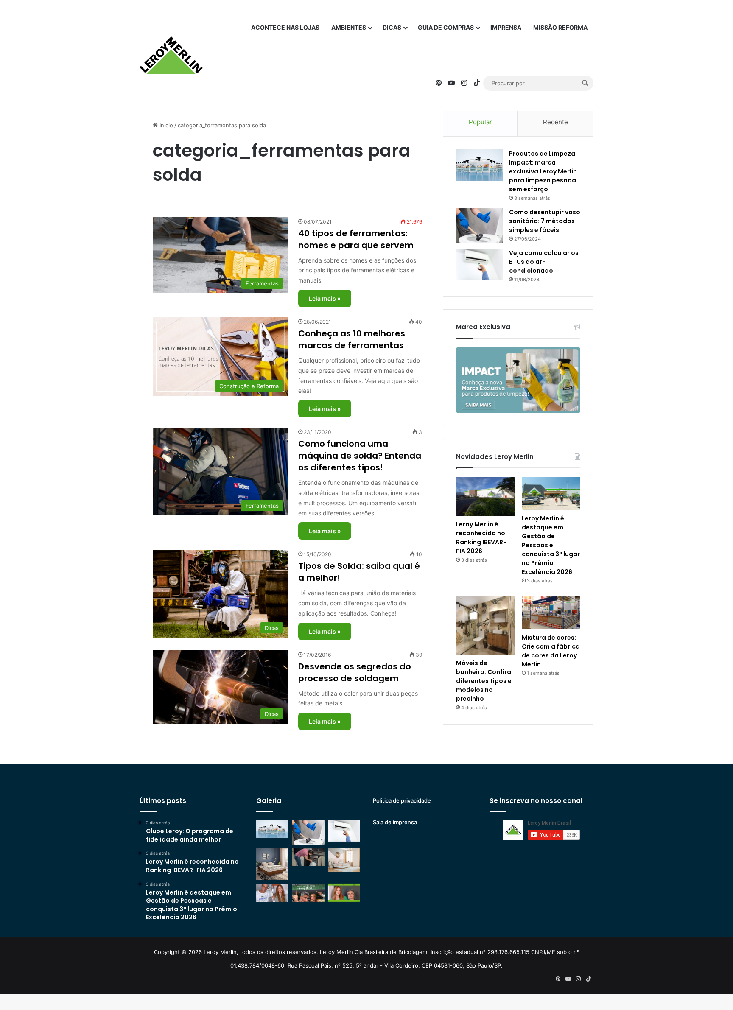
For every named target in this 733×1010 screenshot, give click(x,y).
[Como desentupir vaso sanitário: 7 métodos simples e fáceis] (479, 225)
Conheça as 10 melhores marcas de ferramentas (351, 339)
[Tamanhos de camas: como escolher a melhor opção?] (272, 864)
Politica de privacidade (402, 800)
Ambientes (348, 27)
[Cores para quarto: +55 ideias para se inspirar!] (344, 860)
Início (165, 125)
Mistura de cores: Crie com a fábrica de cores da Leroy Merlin (551, 651)
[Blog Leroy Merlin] (171, 55)
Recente (555, 122)
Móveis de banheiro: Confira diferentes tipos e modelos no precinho (484, 681)
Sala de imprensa (395, 822)
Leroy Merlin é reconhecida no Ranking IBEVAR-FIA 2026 (481, 537)
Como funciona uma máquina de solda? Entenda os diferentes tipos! (359, 455)
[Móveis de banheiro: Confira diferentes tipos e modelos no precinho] (485, 625)
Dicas (392, 27)
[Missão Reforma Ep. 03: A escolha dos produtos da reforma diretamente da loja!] (308, 893)
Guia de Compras (446, 27)
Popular (480, 122)
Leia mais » (325, 298)
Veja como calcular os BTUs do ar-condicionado (544, 262)
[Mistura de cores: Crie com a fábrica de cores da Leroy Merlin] (551, 612)
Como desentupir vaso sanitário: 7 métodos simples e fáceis (544, 221)
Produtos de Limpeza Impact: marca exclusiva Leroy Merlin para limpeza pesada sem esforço (543, 171)
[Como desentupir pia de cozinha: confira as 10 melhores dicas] (308, 857)
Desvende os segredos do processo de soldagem (354, 672)
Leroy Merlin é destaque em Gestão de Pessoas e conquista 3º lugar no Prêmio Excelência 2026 (551, 545)
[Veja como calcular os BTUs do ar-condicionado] (479, 264)
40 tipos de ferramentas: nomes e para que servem (356, 239)
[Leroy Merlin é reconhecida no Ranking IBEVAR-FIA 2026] (485, 496)
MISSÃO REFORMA (560, 27)
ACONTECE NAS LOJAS (285, 27)
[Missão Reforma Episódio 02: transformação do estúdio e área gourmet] (344, 893)
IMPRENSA (505, 27)
